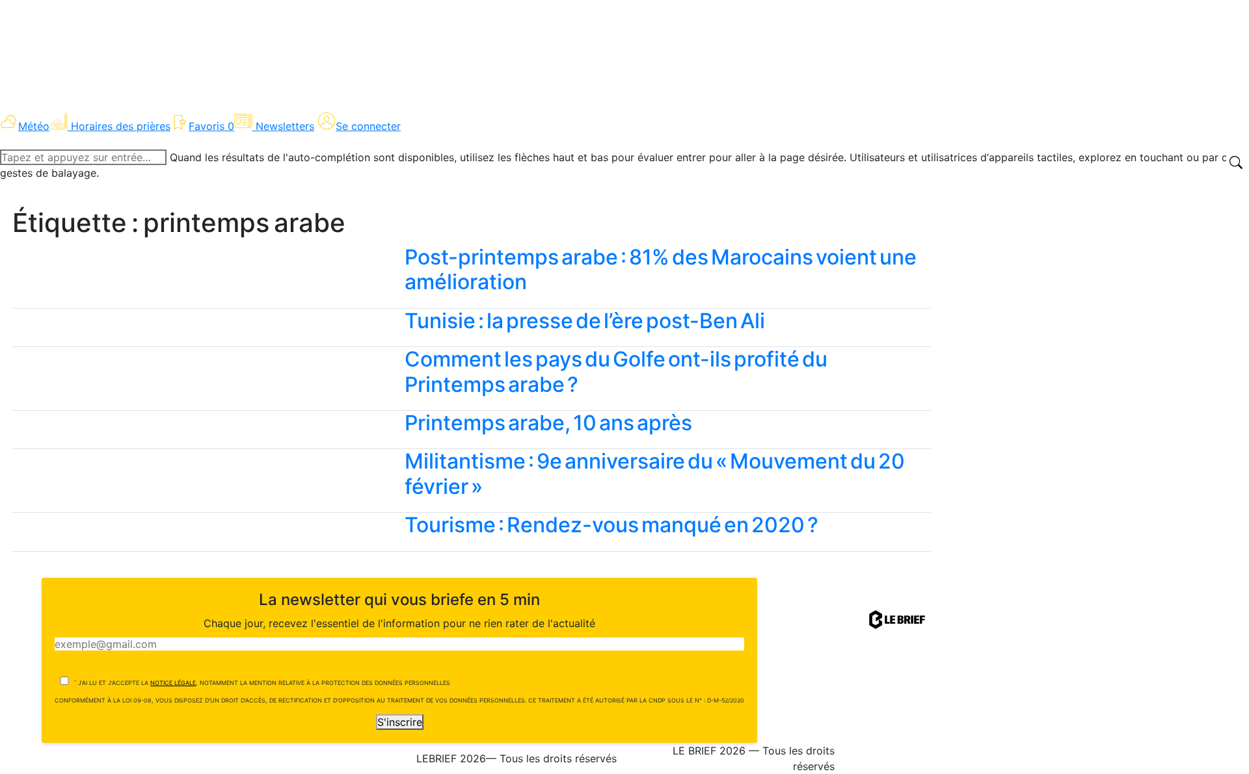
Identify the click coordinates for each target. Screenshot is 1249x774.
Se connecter (368, 126)
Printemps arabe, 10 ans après (548, 422)
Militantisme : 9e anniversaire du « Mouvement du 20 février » (655, 473)
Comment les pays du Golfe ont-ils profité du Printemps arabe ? (616, 371)
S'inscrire (399, 722)
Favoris (211, 126)
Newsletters (285, 126)
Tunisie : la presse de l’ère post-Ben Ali (585, 320)
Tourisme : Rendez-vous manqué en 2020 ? (611, 524)
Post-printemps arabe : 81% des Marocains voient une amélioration (661, 269)
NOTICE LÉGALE (173, 682)
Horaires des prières (120, 126)
